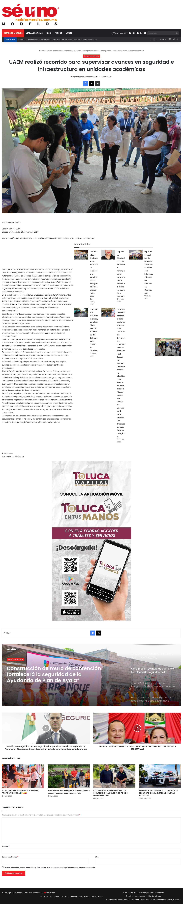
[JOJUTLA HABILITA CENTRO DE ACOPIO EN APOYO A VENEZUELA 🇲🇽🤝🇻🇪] (23, 776)
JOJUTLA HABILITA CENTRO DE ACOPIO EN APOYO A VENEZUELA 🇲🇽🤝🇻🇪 (20, 791)
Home (43, 51)
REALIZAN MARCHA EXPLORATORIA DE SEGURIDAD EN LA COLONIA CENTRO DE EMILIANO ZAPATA (110, 793)
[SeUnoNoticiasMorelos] (30, 14)
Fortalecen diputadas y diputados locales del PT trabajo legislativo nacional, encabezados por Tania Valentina (49, 674)
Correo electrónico (10, 857)
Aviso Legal (127, 893)
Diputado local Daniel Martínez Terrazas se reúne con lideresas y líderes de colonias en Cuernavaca (56, 39)
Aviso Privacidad (139, 893)
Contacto (150, 893)
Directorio (160, 893)
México (58, 33)
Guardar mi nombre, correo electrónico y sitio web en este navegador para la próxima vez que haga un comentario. (49, 867)
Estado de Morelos (13, 33)
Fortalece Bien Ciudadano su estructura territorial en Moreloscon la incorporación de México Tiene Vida (94, 274)
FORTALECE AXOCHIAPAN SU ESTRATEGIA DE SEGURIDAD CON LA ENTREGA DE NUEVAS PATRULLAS (158, 793)
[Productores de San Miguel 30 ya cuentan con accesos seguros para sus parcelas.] (69, 776)
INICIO (49, 33)
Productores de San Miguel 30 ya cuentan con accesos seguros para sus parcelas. (69, 791)
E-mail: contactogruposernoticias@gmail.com (143, 896)
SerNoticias (50, 893)
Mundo (69, 33)
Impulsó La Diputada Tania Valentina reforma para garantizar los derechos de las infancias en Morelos (121, 274)
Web (97, 857)
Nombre (5, 846)
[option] (91, 675)
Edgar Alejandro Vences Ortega (83, 77)
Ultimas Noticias (34, 33)
